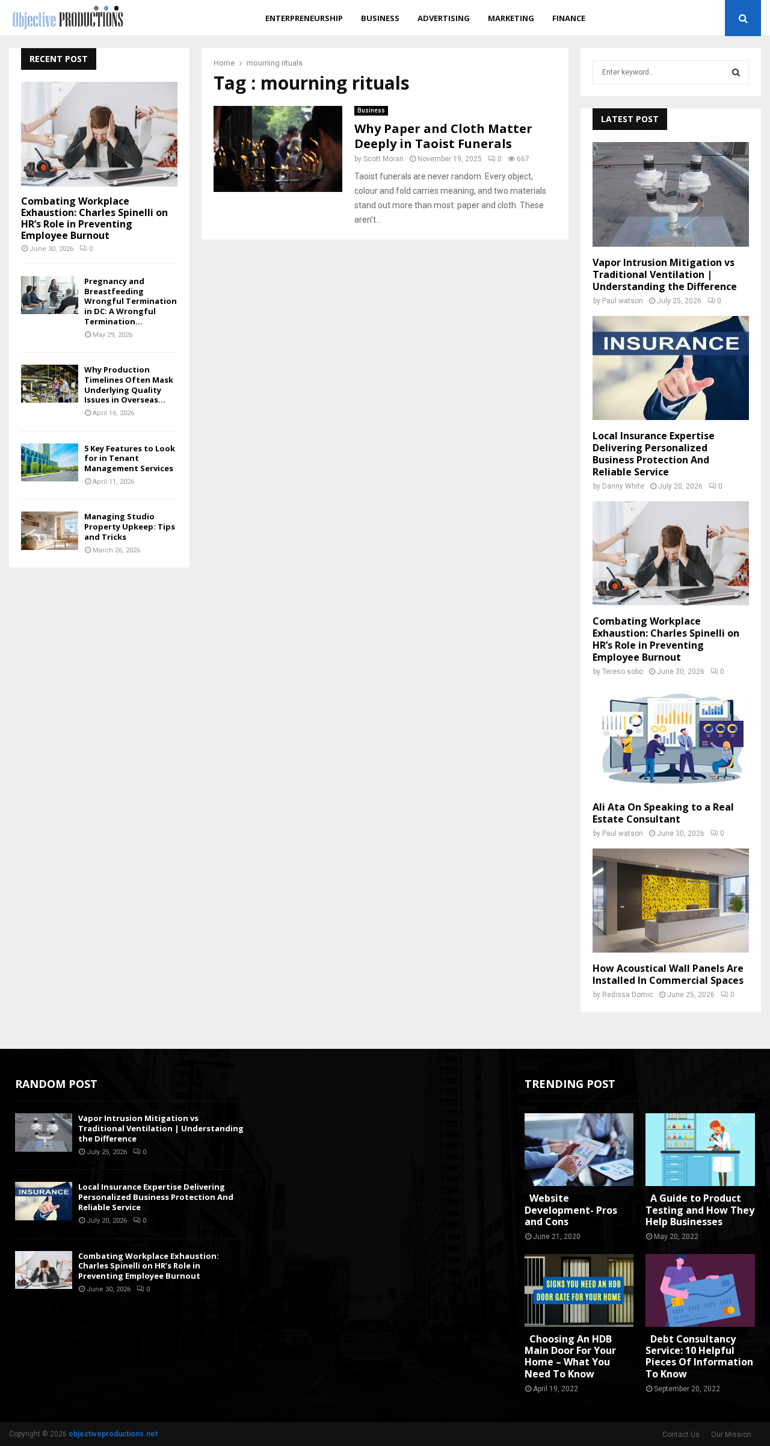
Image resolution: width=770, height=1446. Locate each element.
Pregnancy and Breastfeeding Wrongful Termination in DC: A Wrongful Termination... (130, 301)
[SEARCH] (736, 72)
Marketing (511, 18)
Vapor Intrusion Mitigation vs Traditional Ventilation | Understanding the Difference (665, 274)
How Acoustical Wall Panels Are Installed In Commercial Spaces (668, 974)
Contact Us (681, 1434)
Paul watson (622, 301)
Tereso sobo (622, 671)
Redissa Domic (627, 994)
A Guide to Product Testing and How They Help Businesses (699, 1209)
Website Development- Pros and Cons (571, 1209)
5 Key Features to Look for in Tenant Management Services (129, 458)
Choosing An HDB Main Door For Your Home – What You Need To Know (570, 1356)
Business (380, 18)
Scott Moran (383, 159)
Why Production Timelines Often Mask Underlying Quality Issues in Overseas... (128, 384)
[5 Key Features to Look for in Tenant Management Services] (49, 462)
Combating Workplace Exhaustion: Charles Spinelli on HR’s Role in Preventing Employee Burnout (94, 218)
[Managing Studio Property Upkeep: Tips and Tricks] (49, 530)
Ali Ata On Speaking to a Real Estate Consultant (663, 813)
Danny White (623, 486)
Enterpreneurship (304, 18)
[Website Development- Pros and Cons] (579, 1149)
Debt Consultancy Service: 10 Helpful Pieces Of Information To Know (699, 1356)
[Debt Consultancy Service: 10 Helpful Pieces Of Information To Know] (700, 1290)
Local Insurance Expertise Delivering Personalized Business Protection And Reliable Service (654, 453)
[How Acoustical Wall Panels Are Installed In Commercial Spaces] (671, 900)
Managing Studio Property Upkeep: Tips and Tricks (129, 526)
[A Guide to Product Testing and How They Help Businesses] (700, 1149)
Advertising (443, 18)
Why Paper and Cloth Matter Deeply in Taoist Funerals (443, 136)
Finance (568, 18)
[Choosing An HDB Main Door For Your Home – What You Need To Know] (579, 1290)
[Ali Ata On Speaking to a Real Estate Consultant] (671, 739)
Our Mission (731, 1434)
